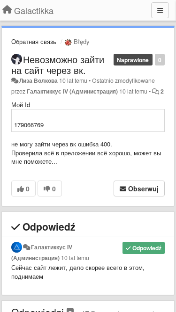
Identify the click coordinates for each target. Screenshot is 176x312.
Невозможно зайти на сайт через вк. (57, 64)
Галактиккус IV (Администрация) (72, 91)
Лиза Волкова (38, 80)
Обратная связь (33, 41)
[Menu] (160, 10)
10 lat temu (75, 258)
